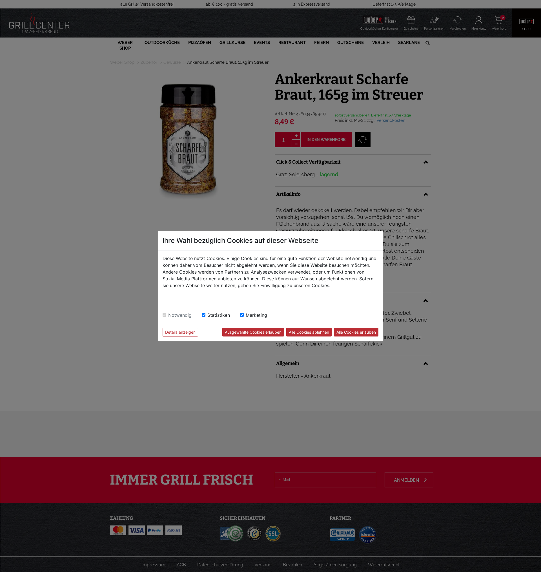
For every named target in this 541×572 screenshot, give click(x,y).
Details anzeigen (180, 332)
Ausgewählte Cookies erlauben (253, 332)
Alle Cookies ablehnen (309, 332)
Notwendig (180, 315)
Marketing (256, 315)
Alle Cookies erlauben (356, 332)
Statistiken (218, 315)
